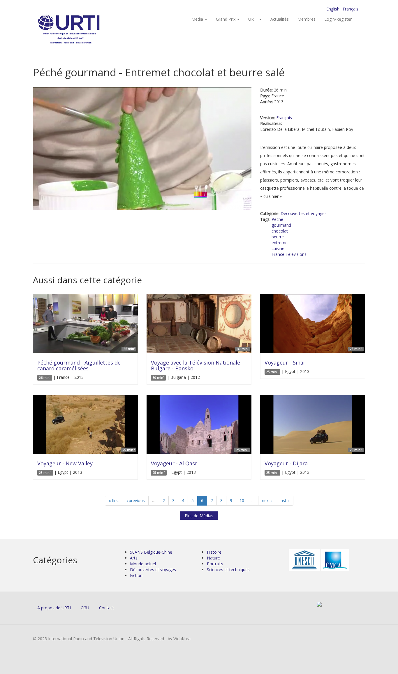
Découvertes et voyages (304, 213)
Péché (277, 219)
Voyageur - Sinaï (285, 362)
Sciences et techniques (228, 569)
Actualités (279, 19)
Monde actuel (143, 563)
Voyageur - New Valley (65, 463)
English (332, 9)
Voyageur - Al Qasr (174, 463)
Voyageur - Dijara (286, 463)
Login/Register (338, 19)
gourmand (281, 225)
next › (267, 500)
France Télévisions (289, 254)
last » (285, 500)
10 (241, 500)
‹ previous (135, 500)
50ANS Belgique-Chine (151, 552)
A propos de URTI (54, 607)
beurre (278, 237)
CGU (85, 607)
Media (197, 19)
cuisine (278, 248)
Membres (306, 19)
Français (350, 9)
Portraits (215, 563)
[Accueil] (80, 29)
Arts (134, 558)
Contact (106, 607)
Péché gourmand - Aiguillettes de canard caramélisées (79, 365)
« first (114, 500)
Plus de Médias (199, 515)
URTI (253, 19)
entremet (280, 242)
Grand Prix (226, 19)
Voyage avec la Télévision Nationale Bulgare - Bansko (195, 365)
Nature (213, 558)
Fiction (136, 575)
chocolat (280, 231)
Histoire (214, 552)
